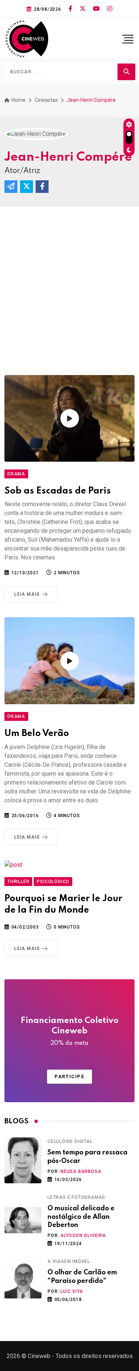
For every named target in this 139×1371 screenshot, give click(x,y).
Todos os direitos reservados (94, 1356)
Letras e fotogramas (76, 1197)
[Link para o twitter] (83, 8)
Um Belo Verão (36, 733)
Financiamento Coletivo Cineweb (70, 1031)
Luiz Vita (71, 1291)
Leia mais (27, 594)
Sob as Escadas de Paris (57, 491)
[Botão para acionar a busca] (126, 71)
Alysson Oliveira (83, 1235)
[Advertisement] (69, 279)
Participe (69, 1076)
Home (18, 100)
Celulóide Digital (70, 1141)
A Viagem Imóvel (68, 1261)
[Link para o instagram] (109, 8)
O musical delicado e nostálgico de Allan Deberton (81, 1216)
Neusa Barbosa (80, 1171)
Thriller (18, 881)
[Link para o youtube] (96, 8)
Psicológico (53, 881)
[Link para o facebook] (70, 8)
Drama (16, 473)
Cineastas (46, 100)
